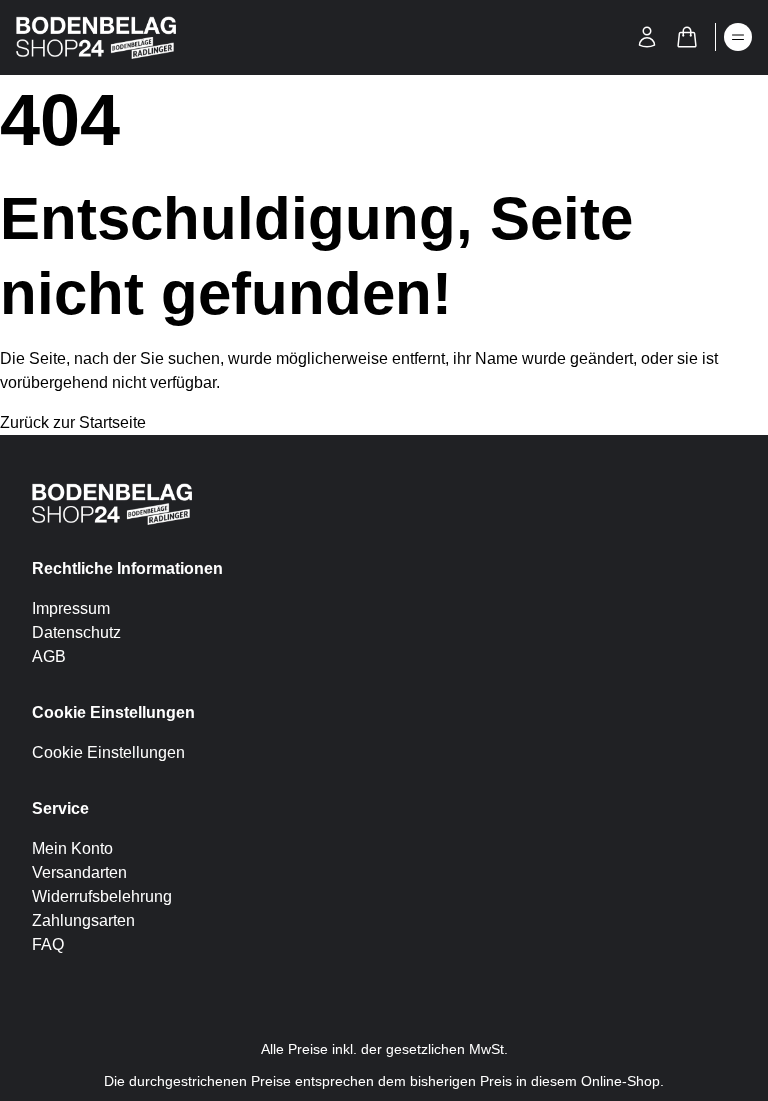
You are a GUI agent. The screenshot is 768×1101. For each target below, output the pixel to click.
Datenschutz (76, 632)
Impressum (71, 608)
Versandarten (79, 872)
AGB (49, 656)
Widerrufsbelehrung (102, 896)
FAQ (48, 944)
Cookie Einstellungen (108, 752)
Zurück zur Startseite (73, 422)
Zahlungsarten (83, 920)
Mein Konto (72, 848)
